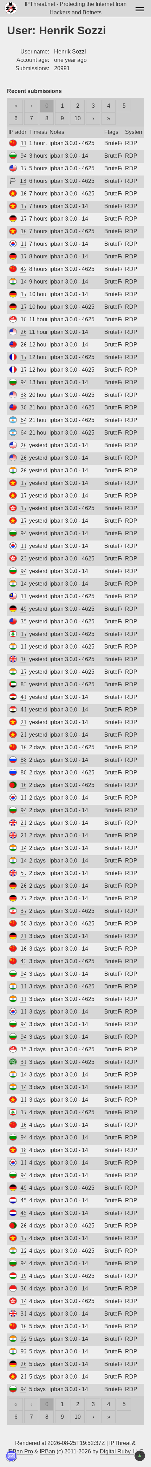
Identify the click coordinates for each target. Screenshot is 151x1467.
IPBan (47, 1451)
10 (77, 118)
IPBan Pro (20, 1451)
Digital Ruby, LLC (122, 1451)
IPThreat (120, 1443)
